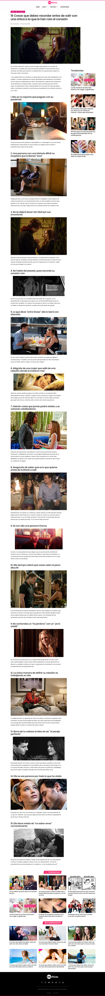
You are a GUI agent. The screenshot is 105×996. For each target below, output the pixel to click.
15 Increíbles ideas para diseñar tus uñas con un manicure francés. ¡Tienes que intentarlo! (82, 110)
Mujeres (14, 11)
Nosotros (56, 993)
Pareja (19, 11)
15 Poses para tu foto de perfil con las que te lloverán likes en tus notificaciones (83, 133)
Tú (23, 11)
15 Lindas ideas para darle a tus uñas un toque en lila (82, 155)
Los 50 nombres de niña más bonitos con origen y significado (82, 89)
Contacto (49, 993)
